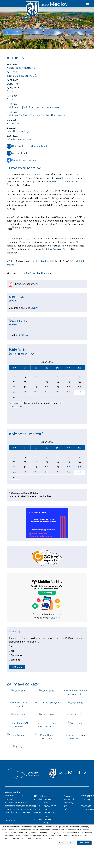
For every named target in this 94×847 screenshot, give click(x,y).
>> (55, 362)
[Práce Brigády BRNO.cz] (47, 736)
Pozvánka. (13, 91)
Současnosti (32, 273)
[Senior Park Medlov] (19, 735)
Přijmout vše (84, 843)
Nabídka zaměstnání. (21, 67)
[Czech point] (18, 690)
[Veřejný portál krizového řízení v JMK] (18, 747)
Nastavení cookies (66, 843)
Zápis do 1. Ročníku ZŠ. (22, 75)
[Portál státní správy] (47, 690)
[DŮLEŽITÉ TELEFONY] (18, 714)
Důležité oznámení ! (20, 139)
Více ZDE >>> (16, 406)
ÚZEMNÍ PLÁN (75, 714)
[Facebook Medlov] (75, 723)
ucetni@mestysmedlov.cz (18, 812)
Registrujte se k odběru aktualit (29, 146)
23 (79, 467)
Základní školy (49, 261)
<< (39, 362)
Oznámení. (14, 83)
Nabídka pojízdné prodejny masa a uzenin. (35, 107)
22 (68, 467)
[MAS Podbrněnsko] (75, 702)
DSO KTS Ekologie (19, 131)
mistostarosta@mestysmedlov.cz (22, 809)
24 (14, 472)
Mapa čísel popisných (47, 702)
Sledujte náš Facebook (24, 160)
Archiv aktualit (20, 153)
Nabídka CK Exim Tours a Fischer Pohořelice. (36, 115)
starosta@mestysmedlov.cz (19, 806)
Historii (45, 273)
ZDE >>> (35, 308)
